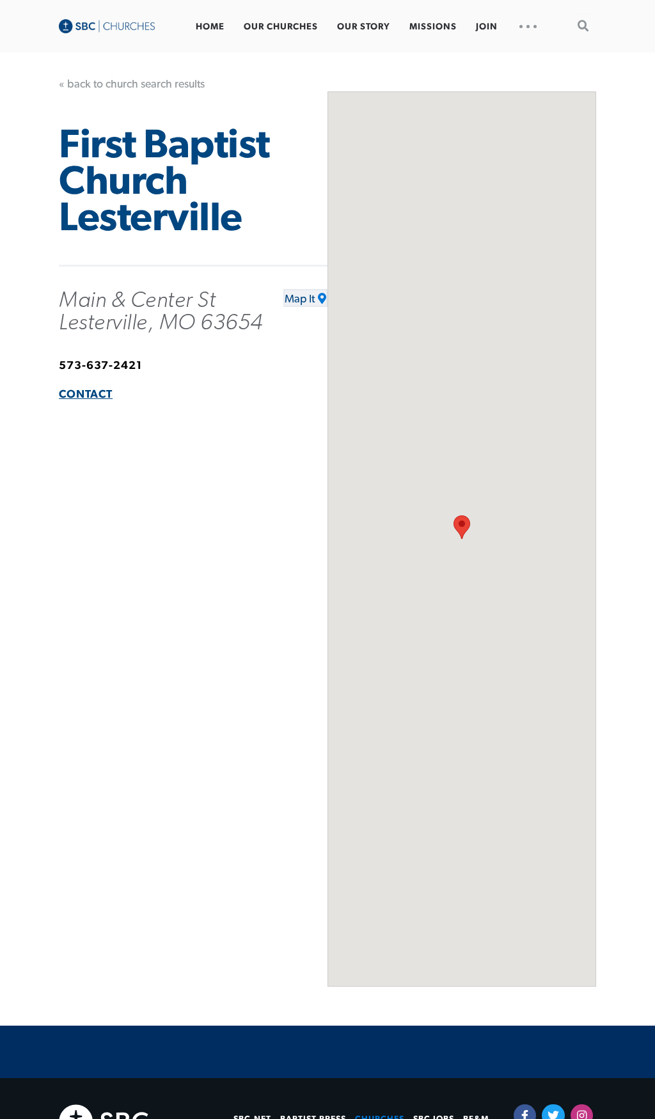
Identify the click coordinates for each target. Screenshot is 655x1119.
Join (487, 26)
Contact (86, 394)
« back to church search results (132, 84)
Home (210, 26)
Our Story (363, 26)
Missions (433, 26)
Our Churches (281, 26)
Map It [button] (300, 299)
